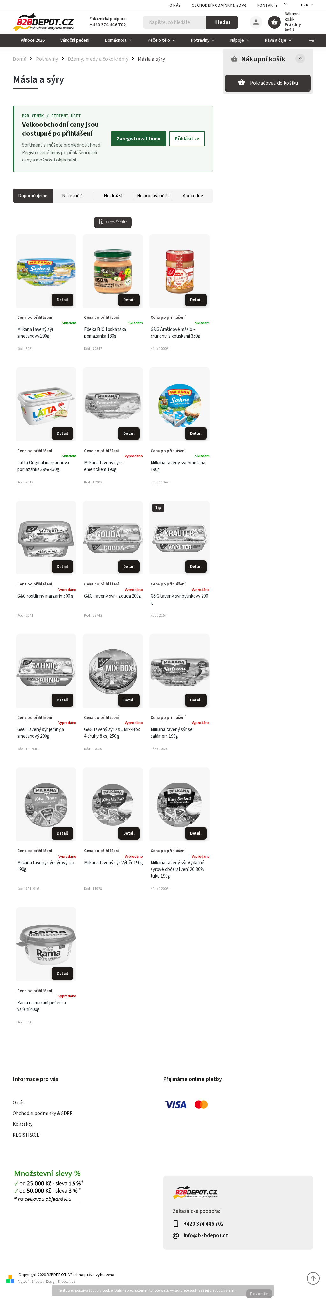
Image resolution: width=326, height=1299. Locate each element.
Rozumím (259, 1294)
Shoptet (38, 1281)
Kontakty (267, 5)
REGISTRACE (26, 1134)
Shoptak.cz (66, 1281)
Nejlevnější (73, 196)
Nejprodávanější (153, 196)
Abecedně (193, 196)
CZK (304, 5)
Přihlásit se (187, 138)
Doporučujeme (32, 196)
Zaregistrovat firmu (138, 138)
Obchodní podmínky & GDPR (219, 5)
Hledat (222, 22)
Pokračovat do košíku (274, 82)
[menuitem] (33, 40)
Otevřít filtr (116, 222)
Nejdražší (113, 196)
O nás (175, 5)
